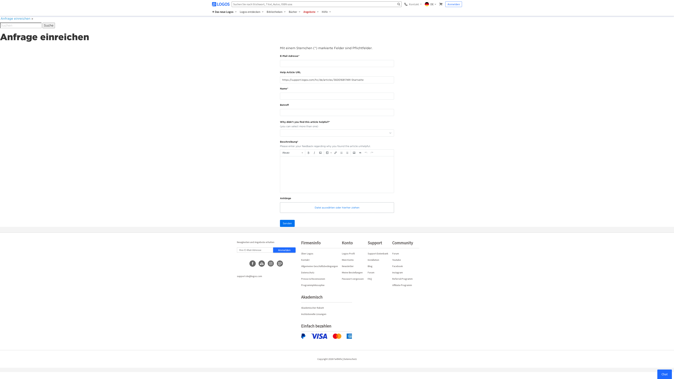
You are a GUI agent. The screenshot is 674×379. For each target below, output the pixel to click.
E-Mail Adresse (289, 56)
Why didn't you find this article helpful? (305, 122)
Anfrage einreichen (15, 18)
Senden (287, 223)
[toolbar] (337, 152)
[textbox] (337, 174)
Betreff (284, 105)
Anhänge (285, 198)
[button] (337, 207)
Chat (665, 374)
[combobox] (337, 133)
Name (284, 88)
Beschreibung (289, 141)
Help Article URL (290, 72)
